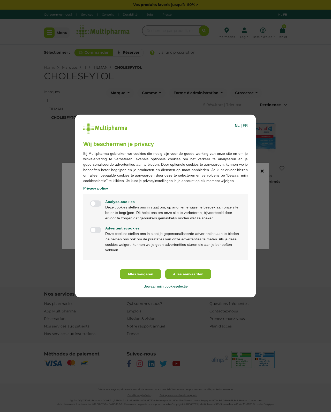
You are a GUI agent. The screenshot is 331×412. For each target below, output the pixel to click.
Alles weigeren (140, 274)
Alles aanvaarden (188, 274)
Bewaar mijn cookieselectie (166, 286)
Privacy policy (95, 188)
